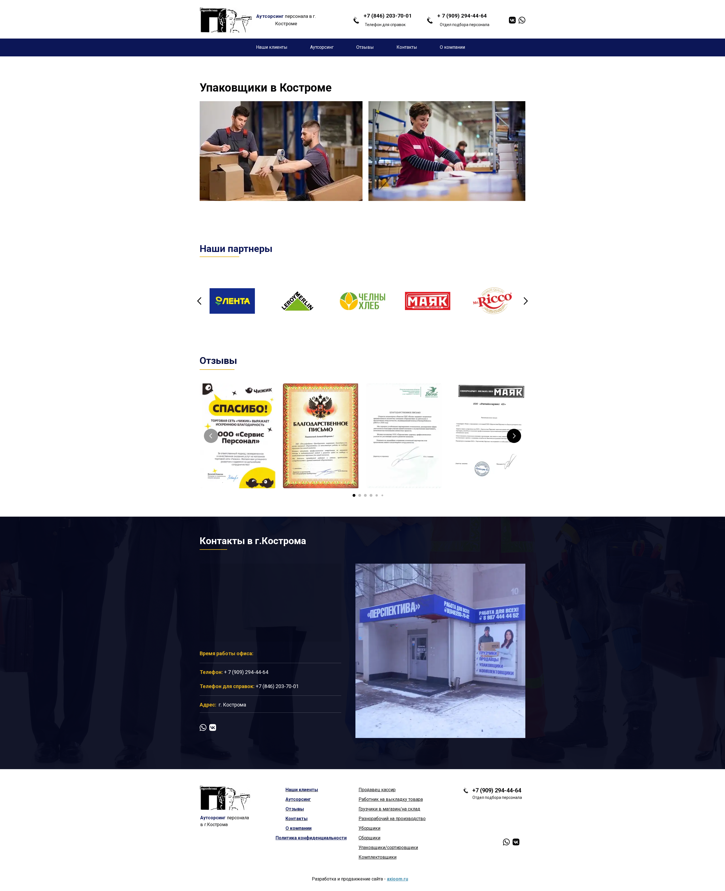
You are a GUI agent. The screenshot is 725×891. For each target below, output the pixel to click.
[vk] (512, 20)
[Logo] (226, 20)
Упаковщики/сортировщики (388, 847)
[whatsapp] (522, 20)
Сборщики (369, 838)
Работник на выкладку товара (391, 799)
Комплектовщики (377, 857)
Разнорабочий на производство (392, 818)
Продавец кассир (377, 789)
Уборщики (369, 828)
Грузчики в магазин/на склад (389, 809)
